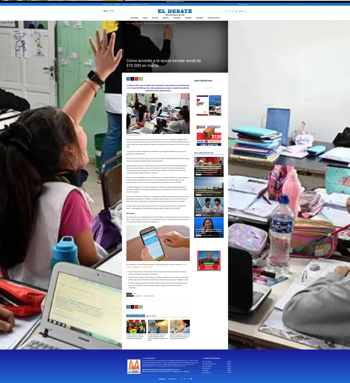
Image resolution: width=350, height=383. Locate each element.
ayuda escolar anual (149, 296)
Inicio (127, 23)
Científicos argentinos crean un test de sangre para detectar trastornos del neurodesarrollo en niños (179, 336)
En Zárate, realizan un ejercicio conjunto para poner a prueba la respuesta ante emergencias (135, 336)
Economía (139, 23)
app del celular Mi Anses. (145, 267)
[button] (243, 11)
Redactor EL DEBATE (207, 174)
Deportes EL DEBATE (207, 215)
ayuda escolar (138, 296)
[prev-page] (127, 344)
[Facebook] (226, 11)
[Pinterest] (136, 79)
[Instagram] (229, 11)
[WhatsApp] (141, 79)
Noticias (133, 23)
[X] (233, 11)
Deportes (198, 174)
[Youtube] (236, 11)
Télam (134, 293)
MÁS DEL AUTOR (151, 316)
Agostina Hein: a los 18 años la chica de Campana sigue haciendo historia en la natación (209, 231)
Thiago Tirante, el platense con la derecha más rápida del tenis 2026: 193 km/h (208, 211)
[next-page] (130, 344)
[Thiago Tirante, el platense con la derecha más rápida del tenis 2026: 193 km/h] (209, 207)
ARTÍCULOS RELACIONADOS (135, 316)
